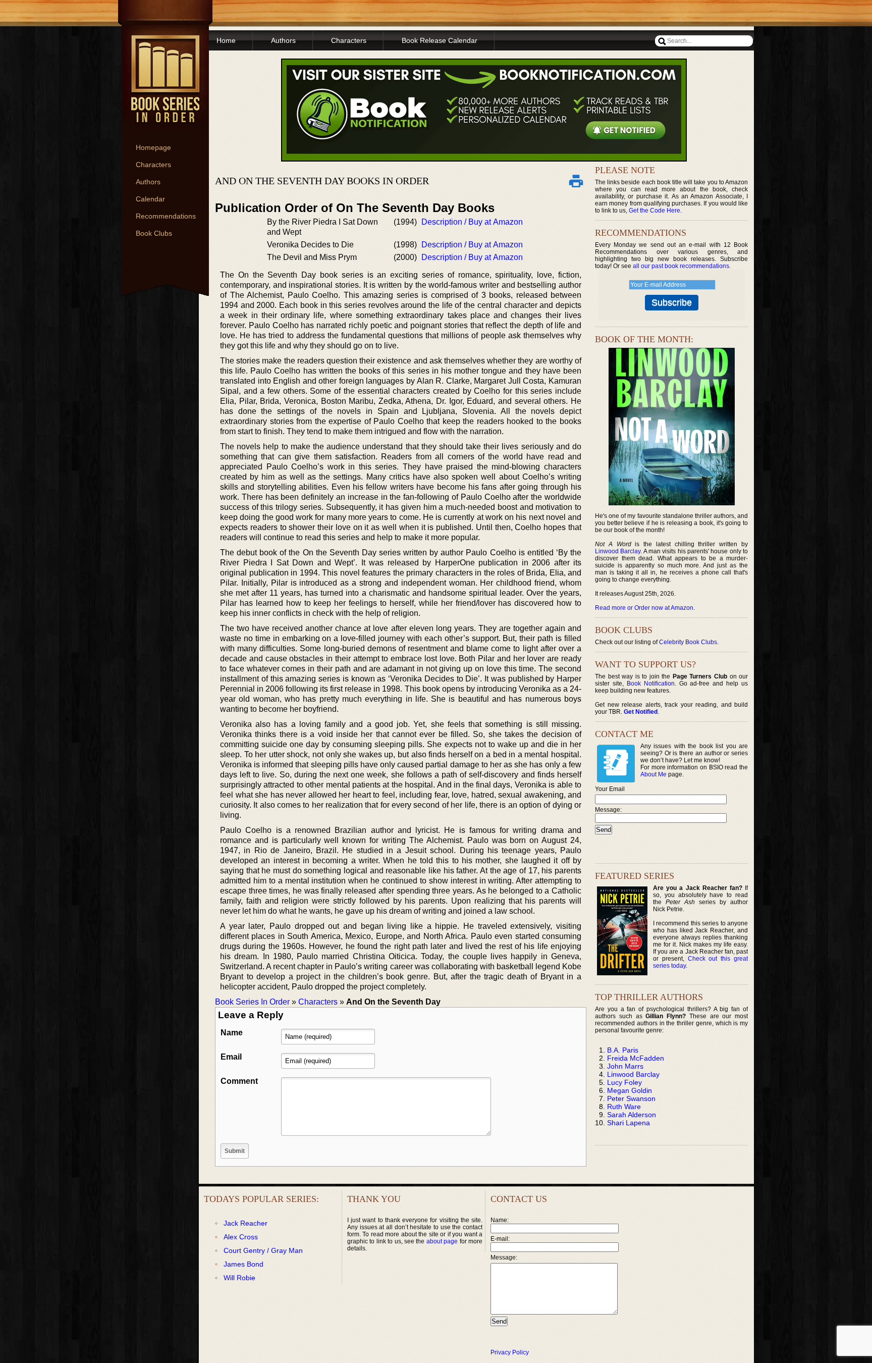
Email (231, 1057)
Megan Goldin (629, 1090)
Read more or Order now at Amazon (644, 607)
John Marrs (625, 1066)
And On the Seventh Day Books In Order (322, 180)
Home (226, 40)
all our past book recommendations (681, 266)
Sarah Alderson (631, 1115)
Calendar (150, 199)
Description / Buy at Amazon (472, 222)
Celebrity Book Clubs (688, 642)
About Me (653, 774)
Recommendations (166, 216)
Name (232, 1032)
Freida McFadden (635, 1058)
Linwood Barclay (617, 551)
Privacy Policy (509, 1352)
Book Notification (651, 683)
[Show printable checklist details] (575, 180)
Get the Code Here (654, 210)
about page (442, 1241)
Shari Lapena (628, 1123)
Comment (239, 1081)
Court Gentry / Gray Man (263, 1250)
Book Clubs (154, 233)
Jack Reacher (245, 1223)
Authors (148, 182)
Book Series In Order (252, 1002)
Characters (153, 165)
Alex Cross (241, 1237)
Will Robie (239, 1278)
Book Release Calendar (439, 40)
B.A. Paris (622, 1050)
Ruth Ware (624, 1107)
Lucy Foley (624, 1082)
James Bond (243, 1264)
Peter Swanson (631, 1098)
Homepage (153, 147)
